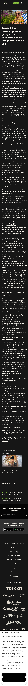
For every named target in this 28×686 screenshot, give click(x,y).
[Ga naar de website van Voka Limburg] (23, 595)
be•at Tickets (14, 556)
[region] (14, 658)
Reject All (14, 679)
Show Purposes (14, 683)
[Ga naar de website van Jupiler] (14, 602)
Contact (14, 576)
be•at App (14, 551)
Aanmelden (16, 3)
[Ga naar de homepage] (6, 3)
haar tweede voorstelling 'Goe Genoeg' (14, 71)
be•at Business (14, 564)
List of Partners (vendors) (8, 670)
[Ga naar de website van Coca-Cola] (10, 609)
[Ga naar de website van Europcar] (9, 595)
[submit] (25, 514)
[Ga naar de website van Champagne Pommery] (21, 616)
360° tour (14, 547)
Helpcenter (14, 572)
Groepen (14, 568)
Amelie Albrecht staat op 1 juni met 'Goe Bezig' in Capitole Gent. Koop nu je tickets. (14, 439)
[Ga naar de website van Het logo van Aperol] (9, 616)
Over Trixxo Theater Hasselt (14, 543)
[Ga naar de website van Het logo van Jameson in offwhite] (14, 623)
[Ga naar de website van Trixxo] (14, 588)
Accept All (14, 675)
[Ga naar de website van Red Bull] (23, 609)
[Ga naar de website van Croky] (23, 629)
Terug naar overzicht (10, 450)
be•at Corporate (14, 560)
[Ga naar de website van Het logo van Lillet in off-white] (10, 630)
